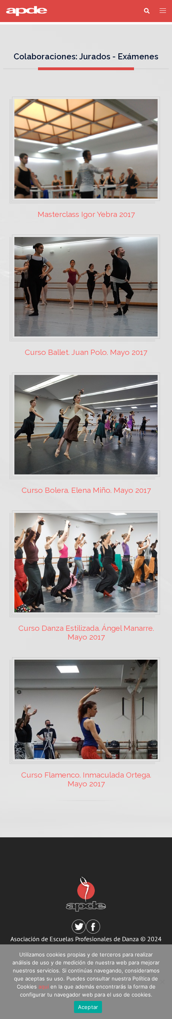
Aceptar (88, 1007)
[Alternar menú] (163, 11)
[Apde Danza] (26, 10)
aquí (43, 986)
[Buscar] (146, 11)
